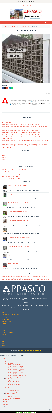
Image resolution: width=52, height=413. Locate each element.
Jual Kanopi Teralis (15, 350)
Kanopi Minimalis (41, 278)
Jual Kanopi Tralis (26, 5)
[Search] (4, 406)
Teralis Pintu (17, 278)
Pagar (3, 161)
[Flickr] (31, 1)
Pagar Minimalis (11, 276)
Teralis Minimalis (27, 276)
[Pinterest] (23, 1)
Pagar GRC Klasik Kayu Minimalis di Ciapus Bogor (13, 174)
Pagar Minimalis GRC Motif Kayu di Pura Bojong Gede (14, 169)
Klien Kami (4, 323)
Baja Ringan (4, 157)
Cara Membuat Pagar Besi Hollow (28, 278)
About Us (4, 312)
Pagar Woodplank (6, 328)
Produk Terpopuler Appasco (8, 332)
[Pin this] (7, 88)
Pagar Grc (47, 278)
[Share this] (3, 88)
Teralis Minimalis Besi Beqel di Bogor (10, 171)
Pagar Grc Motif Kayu (43, 276)
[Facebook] (19, 1)
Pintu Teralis (4, 330)
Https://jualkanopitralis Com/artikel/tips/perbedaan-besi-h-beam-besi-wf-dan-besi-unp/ (22, 132)
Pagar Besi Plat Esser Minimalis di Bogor (11, 178)
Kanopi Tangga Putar (6, 122)
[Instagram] (25, 1)
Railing (3, 159)
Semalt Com (4, 276)
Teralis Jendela (34, 276)
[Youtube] (29, 1)
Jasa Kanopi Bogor (6, 319)
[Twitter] (21, 1)
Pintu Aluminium (17, 279)
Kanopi (3, 153)
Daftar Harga (5, 317)
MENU (48, 22)
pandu (12, 98)
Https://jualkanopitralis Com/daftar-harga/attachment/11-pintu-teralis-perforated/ (20, 134)
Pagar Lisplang (19, 276)
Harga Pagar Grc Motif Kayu (8, 278)
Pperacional (4, 120)
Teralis (3, 155)
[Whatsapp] (12, 88)
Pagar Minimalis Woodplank (8, 325)
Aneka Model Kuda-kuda (7, 279)
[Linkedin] (27, 1)
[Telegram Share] (10, 88)
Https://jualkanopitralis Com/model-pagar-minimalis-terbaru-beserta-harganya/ (20, 130)
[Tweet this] (5, 88)
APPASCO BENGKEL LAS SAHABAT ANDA (10, 314)
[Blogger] (33, 1)
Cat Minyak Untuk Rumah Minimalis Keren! (11, 176)
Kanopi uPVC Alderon (6, 321)
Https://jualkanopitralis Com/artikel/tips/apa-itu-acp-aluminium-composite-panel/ (20, 124)
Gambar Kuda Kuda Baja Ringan (28, 279)
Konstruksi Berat (5, 164)
